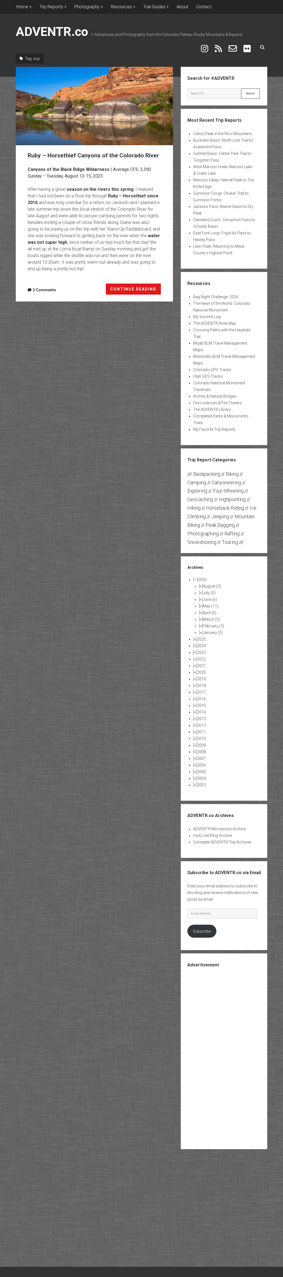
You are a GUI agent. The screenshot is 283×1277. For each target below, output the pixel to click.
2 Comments (44, 290)
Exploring (197, 491)
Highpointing (232, 499)
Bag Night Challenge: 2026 (215, 297)
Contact (203, 6)
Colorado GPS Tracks (212, 369)
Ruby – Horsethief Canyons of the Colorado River (94, 106)
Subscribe (202, 931)
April (209, 612)
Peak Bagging (220, 525)
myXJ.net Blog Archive (212, 835)
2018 (201, 685)
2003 (201, 785)
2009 (201, 745)
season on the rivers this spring (100, 189)
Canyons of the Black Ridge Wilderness (68, 169)
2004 (201, 778)
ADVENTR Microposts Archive (219, 829)
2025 (201, 639)
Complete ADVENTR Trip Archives (222, 842)
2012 (201, 725)
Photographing (203, 533)
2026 (202, 579)
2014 (201, 712)
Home (22, 6)
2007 (201, 758)
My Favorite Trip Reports (214, 429)
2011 (201, 732)
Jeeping (220, 516)
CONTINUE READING (135, 291)
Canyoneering (226, 482)
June (210, 599)
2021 (201, 665)
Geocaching (200, 499)
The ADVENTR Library (212, 409)
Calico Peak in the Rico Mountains (222, 133)
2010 (201, 738)
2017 (201, 692)
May (210, 606)
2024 (201, 646)
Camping (196, 482)
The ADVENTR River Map (214, 323)
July (209, 593)
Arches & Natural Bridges (215, 396)
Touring (230, 542)
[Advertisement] (228, 1058)
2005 (201, 772)
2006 (201, 765)
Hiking (194, 508)
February (213, 626)
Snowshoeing (201, 542)
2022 (201, 659)
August (212, 586)
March (211, 619)
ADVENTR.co (52, 31)
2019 (201, 679)
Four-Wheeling (228, 491)
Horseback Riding (225, 508)
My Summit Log (207, 316)
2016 (201, 699)
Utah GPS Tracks (208, 376)
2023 (201, 652)
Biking (232, 474)
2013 (201, 719)
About (182, 6)
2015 (201, 705)
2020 (201, 672)
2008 (201, 752)
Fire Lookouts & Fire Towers (217, 403)
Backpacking (206, 474)
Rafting (232, 533)
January (213, 632)
